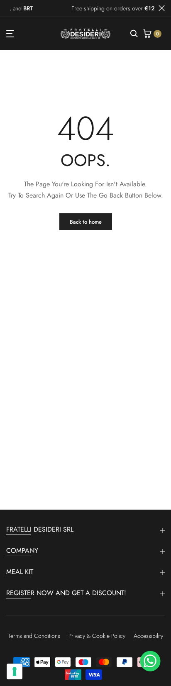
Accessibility (148, 636)
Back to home (86, 222)
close (162, 8)
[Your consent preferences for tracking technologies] (14, 671)
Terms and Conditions (34, 636)
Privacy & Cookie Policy (96, 636)
